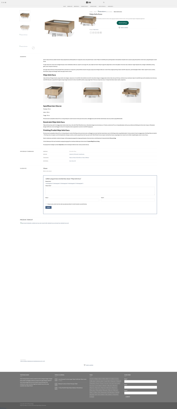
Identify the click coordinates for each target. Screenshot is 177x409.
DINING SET (70, 6)
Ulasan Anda (48, 185)
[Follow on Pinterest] (5, 2)
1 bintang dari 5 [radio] (49, 183)
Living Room (101, 11)
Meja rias (110, 390)
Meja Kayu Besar (23, 405)
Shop (95, 11)
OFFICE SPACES (102, 6)
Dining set (119, 381)
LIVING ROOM (93, 6)
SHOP (64, 6)
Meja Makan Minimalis (41, 405)
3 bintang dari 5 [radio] (64, 183)
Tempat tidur (115, 394)
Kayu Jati (74, 160)
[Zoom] (33, 48)
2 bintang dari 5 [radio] (56, 183)
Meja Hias (92, 387)
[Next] (36, 47)
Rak (99, 392)
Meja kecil (103, 387)
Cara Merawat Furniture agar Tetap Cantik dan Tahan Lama (72, 379)
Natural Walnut (85, 157)
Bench (100, 378)
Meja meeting (99, 390)
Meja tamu (115, 390)
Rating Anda (48, 181)
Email (102, 197)
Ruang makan (104, 392)
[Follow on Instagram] (1, 2)
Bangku (96, 378)
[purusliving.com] (88, 2)
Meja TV (91, 392)
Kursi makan (117, 383)
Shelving (117, 392)
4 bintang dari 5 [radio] (72, 183)
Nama (47, 197)
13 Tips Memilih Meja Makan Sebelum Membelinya (70, 387)
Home (91, 11)
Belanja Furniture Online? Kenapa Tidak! (68, 383)
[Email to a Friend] (96, 32)
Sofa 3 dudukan (109, 394)
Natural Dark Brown (77, 157)
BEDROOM (76, 6)
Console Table (107, 381)
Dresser (101, 383)
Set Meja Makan (111, 392)
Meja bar (104, 385)
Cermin (116, 378)
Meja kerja (109, 387)
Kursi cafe (111, 383)
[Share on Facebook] (91, 32)
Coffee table (92, 381)
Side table (92, 394)
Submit (128, 396)
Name (125, 379)
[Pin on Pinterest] (98, 32)
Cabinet (112, 378)
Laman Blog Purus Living (93, 141)
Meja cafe (110, 385)
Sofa (96, 394)
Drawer (97, 383)
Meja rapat (105, 390)
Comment (60, 380)
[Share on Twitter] (93, 32)
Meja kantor (97, 387)
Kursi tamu (92, 385)
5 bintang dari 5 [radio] (79, 183)
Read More (29, 385)
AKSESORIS (110, 6)
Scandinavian (81, 154)
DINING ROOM (84, 6)
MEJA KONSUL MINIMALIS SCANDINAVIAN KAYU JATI (32, 361)
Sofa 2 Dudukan (101, 394)
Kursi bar (106, 383)
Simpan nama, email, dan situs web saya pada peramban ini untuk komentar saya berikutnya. (67, 204)
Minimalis (76, 154)
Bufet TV (108, 378)
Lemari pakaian (99, 385)
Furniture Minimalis (31, 405)
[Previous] (20, 369)
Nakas (96, 392)
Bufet (104, 378)
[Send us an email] (3, 2)
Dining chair (113, 381)
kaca (70, 160)
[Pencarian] (103, 2)
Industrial (71, 154)
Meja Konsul (109, 11)
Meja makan (92, 390)
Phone (126, 390)
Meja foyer (115, 385)
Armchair (92, 378)
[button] (3, 408)
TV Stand (92, 396)
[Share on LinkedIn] (101, 32)
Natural (71, 157)
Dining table (92, 383)
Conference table (99, 381)
